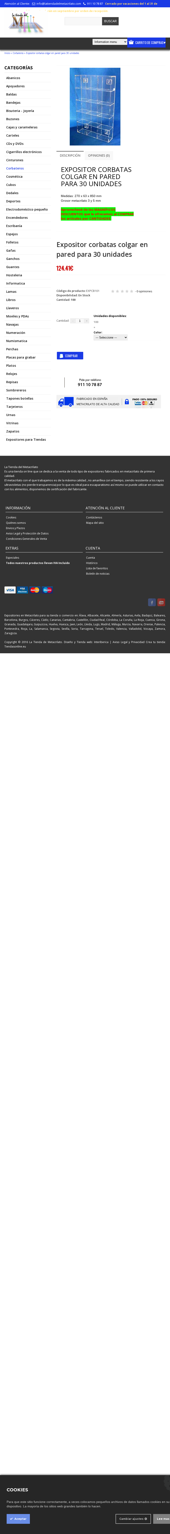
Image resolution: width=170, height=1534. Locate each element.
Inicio (7, 53)
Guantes (12, 267)
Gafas (10, 250)
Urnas (10, 415)
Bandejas (13, 102)
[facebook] (152, 602)
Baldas (11, 94)
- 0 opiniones (143, 291)
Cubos (11, 185)
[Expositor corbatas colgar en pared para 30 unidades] (95, 144)
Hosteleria (14, 275)
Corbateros (18, 53)
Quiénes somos (16, 523)
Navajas (12, 324)
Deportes (13, 201)
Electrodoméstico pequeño (27, 209)
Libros (10, 300)
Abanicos (13, 78)
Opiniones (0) (99, 155)
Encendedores (17, 217)
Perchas (12, 349)
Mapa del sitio (95, 523)
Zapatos (12, 431)
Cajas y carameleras (21, 127)
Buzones (12, 119)
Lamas (11, 291)
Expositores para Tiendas (26, 439)
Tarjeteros (14, 406)
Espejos (12, 234)
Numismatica (16, 341)
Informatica (15, 283)
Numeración (15, 333)
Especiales (12, 558)
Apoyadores (15, 86)
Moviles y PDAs (17, 316)
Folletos (12, 242)
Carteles (12, 135)
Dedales (12, 193)
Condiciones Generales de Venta (26, 539)
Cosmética (14, 176)
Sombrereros (16, 390)
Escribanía (14, 226)
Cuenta (90, 558)
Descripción (70, 155)
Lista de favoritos (97, 568)
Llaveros (12, 308)
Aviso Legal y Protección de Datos (27, 533)
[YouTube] (161, 602)
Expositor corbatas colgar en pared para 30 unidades (52, 53)
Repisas (12, 382)
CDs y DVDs (14, 143)
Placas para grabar (21, 357)
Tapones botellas (19, 398)
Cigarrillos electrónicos (24, 152)
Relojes (11, 374)
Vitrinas (12, 423)
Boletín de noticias (97, 574)
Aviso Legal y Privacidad (129, 642)
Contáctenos (94, 517)
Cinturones (14, 160)
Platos (11, 365)
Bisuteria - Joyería (20, 111)
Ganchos (12, 259)
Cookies (11, 517)
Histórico (92, 563)
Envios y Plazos (15, 528)
